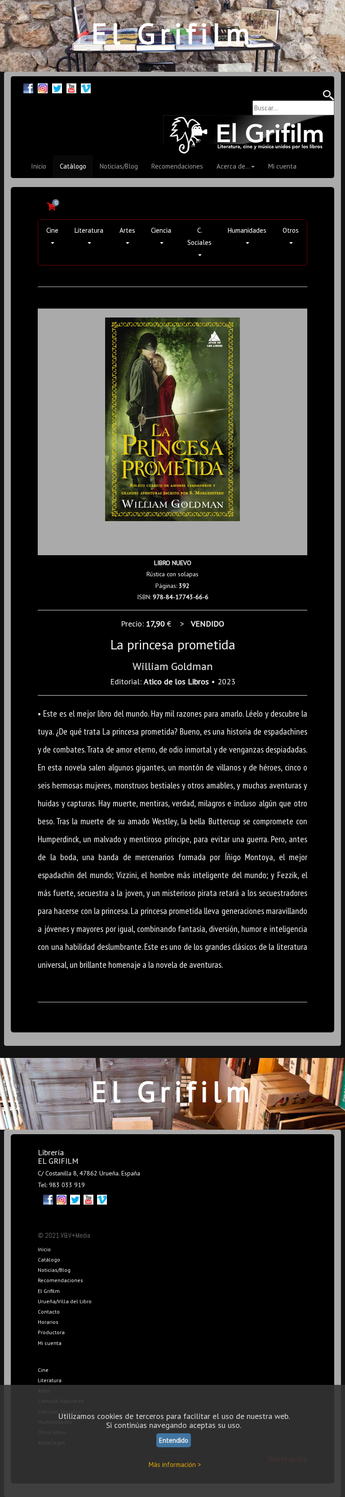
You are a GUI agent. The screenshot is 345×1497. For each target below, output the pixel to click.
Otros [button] (291, 230)
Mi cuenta (282, 166)
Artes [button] (127, 230)
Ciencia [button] (161, 230)
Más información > (175, 1464)
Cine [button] (52, 230)
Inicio (38, 166)
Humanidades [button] (247, 230)
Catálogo (73, 166)
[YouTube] (71, 87)
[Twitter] (57, 87)
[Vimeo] (86, 87)
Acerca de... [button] (233, 166)
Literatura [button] (89, 230)
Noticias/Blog (119, 166)
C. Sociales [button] (199, 236)
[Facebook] (28, 87)
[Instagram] (43, 87)
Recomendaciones (177, 166)
